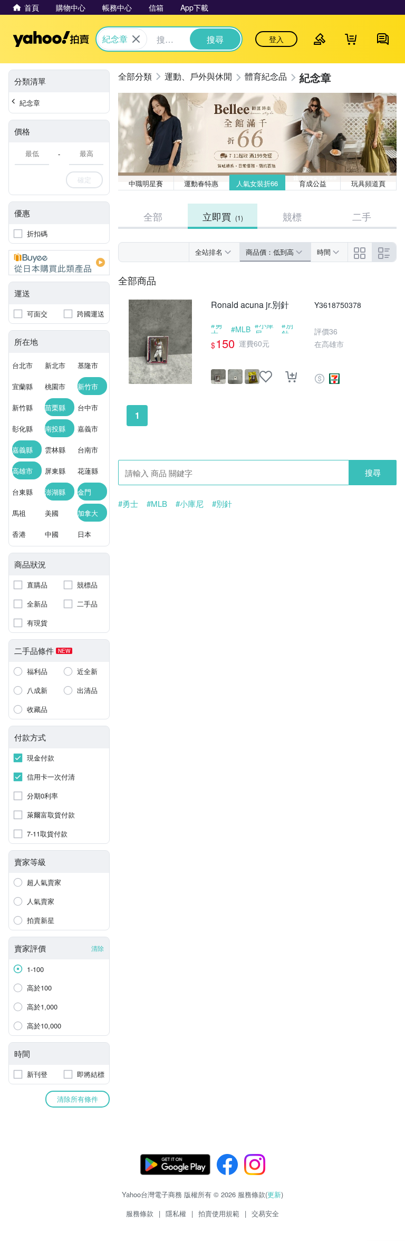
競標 (292, 216)
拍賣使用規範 (218, 1213)
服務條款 (139, 1213)
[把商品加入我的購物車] (291, 376)
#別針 (287, 329)
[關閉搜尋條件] (136, 39)
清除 (97, 948)
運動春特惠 (201, 183)
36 (333, 331)
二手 (361, 216)
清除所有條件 (77, 1099)
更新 (274, 1194)
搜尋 (373, 472)
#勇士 (217, 329)
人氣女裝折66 (257, 183)
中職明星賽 (146, 183)
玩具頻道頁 (368, 183)
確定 (84, 180)
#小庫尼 (264, 329)
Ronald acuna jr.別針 (250, 305)
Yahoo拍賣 (51, 39)
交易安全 (265, 1213)
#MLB (240, 329)
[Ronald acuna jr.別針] (160, 342)
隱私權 (176, 1213)
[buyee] (59, 262)
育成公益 (312, 183)
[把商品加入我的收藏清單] (265, 376)
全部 (152, 216)
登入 (276, 39)
